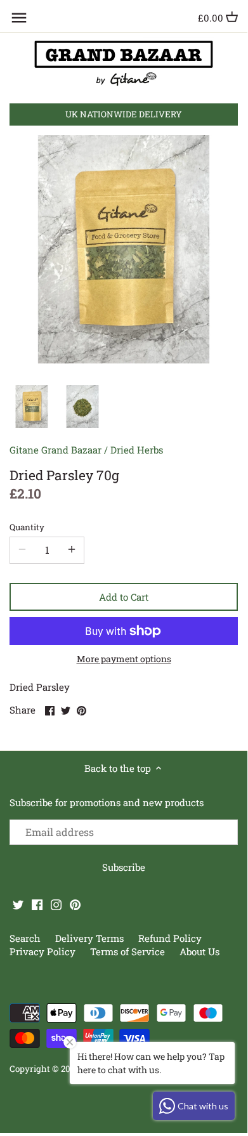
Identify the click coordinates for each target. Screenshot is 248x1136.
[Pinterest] (75, 904)
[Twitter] (18, 904)
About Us (199, 951)
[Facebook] (37, 904)
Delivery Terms (90, 938)
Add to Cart (123, 597)
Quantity (27, 527)
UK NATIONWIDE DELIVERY (123, 114)
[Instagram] (56, 904)
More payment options (124, 658)
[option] (32, 406)
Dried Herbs (136, 449)
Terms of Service (127, 951)
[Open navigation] (19, 17)
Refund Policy (170, 938)
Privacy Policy (44, 951)
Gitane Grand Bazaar (55, 449)
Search (25, 938)
